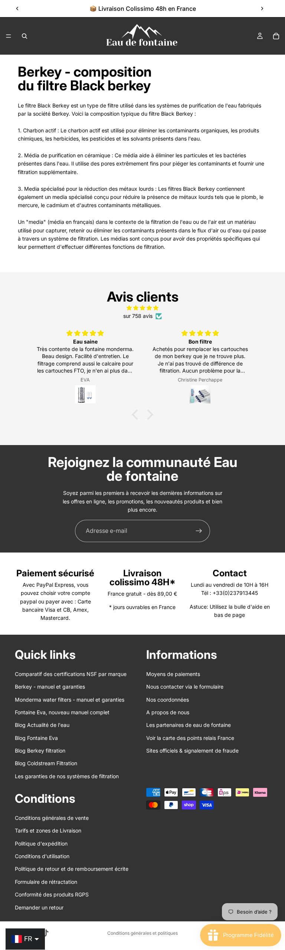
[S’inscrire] (199, 531)
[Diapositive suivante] (262, 8)
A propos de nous (167, 712)
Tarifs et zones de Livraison (48, 831)
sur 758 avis (138, 316)
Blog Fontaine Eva (36, 738)
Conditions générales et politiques (142, 933)
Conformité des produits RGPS (52, 895)
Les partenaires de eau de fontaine (188, 725)
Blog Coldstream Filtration (46, 763)
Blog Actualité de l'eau (42, 725)
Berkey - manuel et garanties (50, 687)
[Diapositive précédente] (17, 8)
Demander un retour (39, 907)
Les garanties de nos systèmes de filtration (67, 776)
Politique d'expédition (41, 843)
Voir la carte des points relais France (190, 738)
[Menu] (8, 36)
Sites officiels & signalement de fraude (192, 751)
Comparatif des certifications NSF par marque (71, 674)
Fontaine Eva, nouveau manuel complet (62, 712)
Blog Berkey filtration (40, 751)
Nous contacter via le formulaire (184, 687)
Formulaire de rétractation (46, 882)
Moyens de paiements (173, 674)
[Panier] (276, 36)
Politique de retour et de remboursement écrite (71, 869)
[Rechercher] (24, 36)
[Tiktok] (45, 933)
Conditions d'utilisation (42, 856)
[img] (142, 308)
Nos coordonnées (167, 699)
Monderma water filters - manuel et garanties (69, 699)
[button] (137, 414)
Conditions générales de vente (52, 818)
